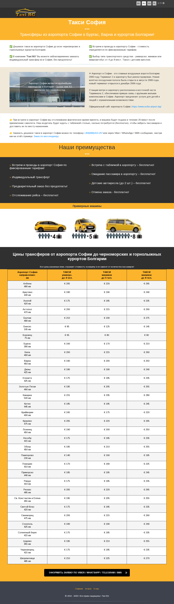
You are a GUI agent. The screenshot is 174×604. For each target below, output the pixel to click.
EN (149, 3)
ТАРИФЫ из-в (121, 12)
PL (154, 3)
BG (138, 3)
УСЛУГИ (139, 12)
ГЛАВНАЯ (105, 12)
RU (144, 3)
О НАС (151, 12)
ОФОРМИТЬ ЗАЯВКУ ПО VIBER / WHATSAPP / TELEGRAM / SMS (85, 572)
